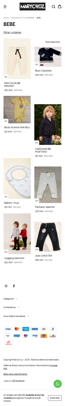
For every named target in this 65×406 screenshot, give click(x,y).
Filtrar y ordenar (12, 32)
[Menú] (5, 6)
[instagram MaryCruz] (6, 286)
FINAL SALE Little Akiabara (22, 18)
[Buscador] (53, 6)
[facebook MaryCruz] (13, 286)
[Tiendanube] (14, 381)
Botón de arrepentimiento (15, 374)
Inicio (6, 18)
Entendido (55, 397)
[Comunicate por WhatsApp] (58, 384)
